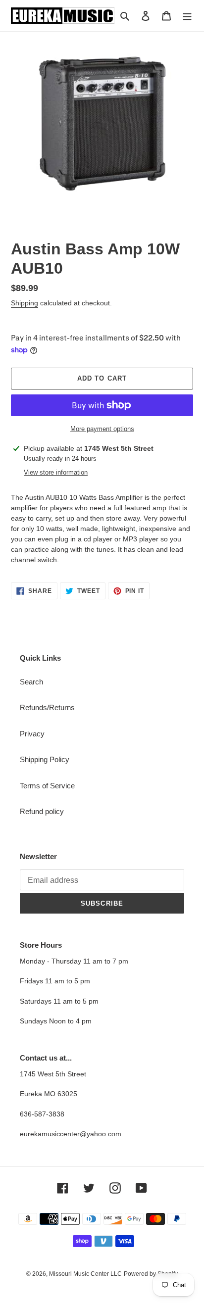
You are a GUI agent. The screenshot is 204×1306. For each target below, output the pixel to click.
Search (31, 681)
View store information (56, 472)
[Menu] (187, 15)
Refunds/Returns (47, 707)
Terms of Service (47, 785)
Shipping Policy (44, 759)
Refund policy (42, 811)
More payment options (102, 429)
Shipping (24, 303)
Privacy (32, 733)
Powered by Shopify (151, 1273)
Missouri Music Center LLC (85, 1273)
